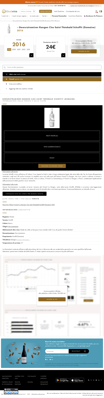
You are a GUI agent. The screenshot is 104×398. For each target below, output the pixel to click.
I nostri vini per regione (19, 16)
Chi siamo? (32, 376)
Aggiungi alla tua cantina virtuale (21, 89)
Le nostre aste (34, 16)
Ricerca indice (8, 21)
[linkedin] (98, 380)
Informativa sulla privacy (38, 394)
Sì (47, 359)
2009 (14, 49)
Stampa (30, 382)
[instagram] (93, 380)
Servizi (44, 16)
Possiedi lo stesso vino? (52, 166)
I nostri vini (5, 16)
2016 (9, 49)
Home (1, 21)
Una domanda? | (46, 6)
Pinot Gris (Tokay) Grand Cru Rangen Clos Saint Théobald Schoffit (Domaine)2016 (29, 205)
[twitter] (91, 380)
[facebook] (88, 380)
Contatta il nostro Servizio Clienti (44, 6)
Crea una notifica (15, 84)
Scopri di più (84, 51)
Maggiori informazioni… (23, 240)
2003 (23, 49)
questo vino (16, 79)
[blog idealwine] (101, 380)
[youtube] (96, 380)
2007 (19, 49)
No (52, 359)
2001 (28, 49)
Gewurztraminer (13, 226)
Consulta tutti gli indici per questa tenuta (24, 194)
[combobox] (98, 6)
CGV (28, 394)
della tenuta (17, 74)
